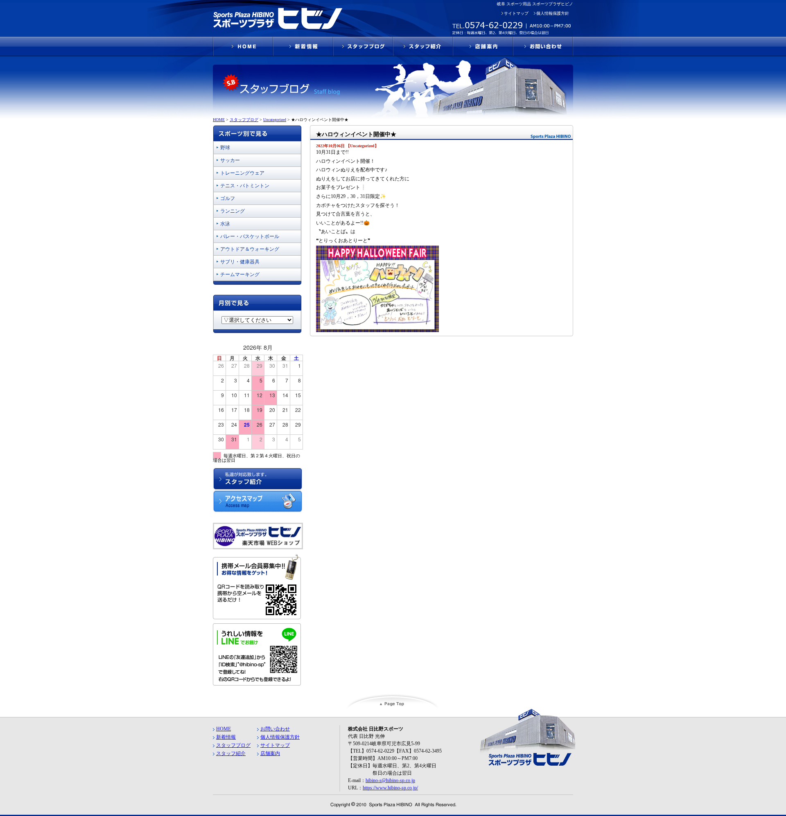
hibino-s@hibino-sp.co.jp (390, 780)
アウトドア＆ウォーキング (249, 249)
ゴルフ (227, 198)
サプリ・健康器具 (240, 262)
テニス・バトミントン (244, 186)
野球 (225, 148)
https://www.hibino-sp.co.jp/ (390, 788)
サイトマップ (516, 13)
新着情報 (226, 737)
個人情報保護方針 (552, 13)
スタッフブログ (233, 745)
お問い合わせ (275, 729)
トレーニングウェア (242, 173)
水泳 (225, 224)
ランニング (232, 211)
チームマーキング (240, 274)
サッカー (230, 160)
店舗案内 (270, 753)
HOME (223, 729)
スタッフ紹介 (231, 753)
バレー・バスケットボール (249, 236)
